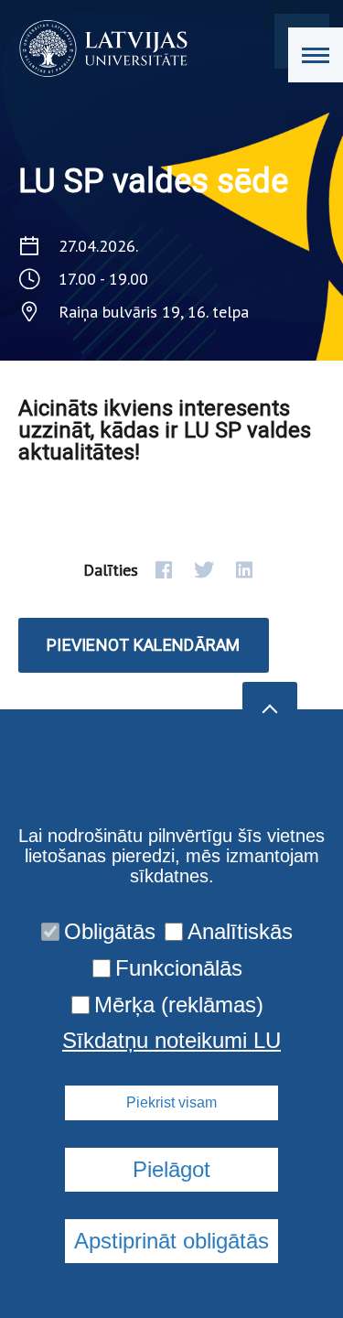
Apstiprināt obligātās (171, 1240)
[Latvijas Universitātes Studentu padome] (97, 48)
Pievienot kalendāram (144, 644)
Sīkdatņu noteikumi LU (171, 1040)
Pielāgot (171, 1169)
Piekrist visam (171, 1102)
